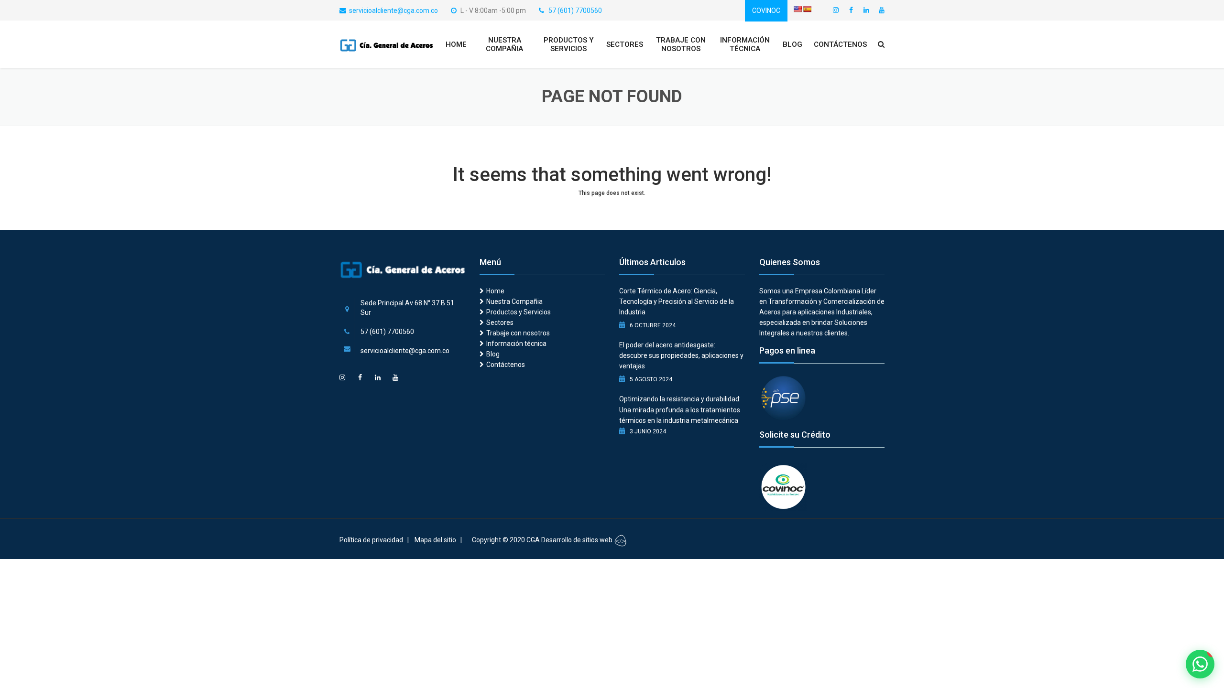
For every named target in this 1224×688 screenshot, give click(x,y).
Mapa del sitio (435, 540)
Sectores (624, 44)
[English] (797, 9)
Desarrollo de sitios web (577, 540)
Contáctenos (840, 44)
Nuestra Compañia (504, 44)
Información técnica (745, 44)
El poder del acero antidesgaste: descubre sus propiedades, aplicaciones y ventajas (681, 355)
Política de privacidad (371, 540)
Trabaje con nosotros (681, 44)
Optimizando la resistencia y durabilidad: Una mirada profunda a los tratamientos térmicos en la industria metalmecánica (680, 409)
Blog (792, 44)
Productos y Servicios (569, 44)
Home (456, 44)
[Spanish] (807, 9)
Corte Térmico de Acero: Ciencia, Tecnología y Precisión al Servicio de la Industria (676, 301)
